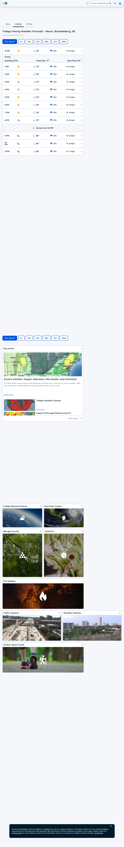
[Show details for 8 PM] (80, 120)
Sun (37, 41)
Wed (64, 41)
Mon (46, 41)
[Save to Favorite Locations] (87, 3)
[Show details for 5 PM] (80, 97)
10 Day (29, 24)
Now (8, 24)
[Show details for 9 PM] (80, 135)
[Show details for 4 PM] (80, 89)
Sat (29, 41)
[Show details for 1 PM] (80, 66)
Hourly (18, 24)
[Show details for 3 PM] (80, 82)
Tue (55, 41)
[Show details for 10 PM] (80, 143)
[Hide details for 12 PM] (80, 51)
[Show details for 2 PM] (80, 74)
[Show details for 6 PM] (80, 105)
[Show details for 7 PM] (80, 112)
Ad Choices (99, 833)
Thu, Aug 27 (10, 41)
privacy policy (17, 833)
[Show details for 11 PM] (80, 151)
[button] (111, 826)
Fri (21, 41)
